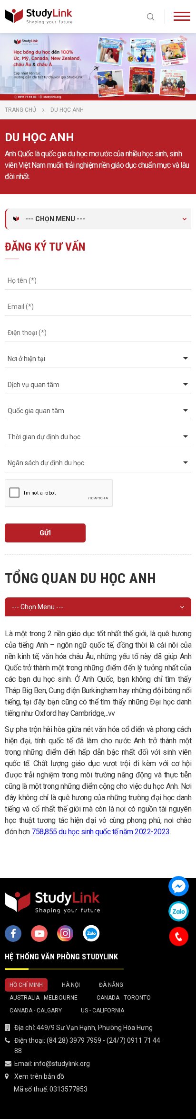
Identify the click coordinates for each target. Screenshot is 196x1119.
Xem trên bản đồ (39, 1076)
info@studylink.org (62, 1063)
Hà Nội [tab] (71, 985)
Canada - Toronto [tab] (124, 997)
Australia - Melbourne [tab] (44, 997)
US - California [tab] (102, 1010)
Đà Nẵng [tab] (111, 985)
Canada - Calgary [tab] (36, 1010)
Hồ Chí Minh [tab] (26, 985)
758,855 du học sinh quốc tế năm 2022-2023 (100, 831)
